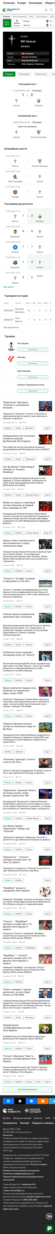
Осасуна (39, 105)
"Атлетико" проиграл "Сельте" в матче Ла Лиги (19, 760)
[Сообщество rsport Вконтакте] (31, 1101)
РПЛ (31, 17)
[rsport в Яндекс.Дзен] (20, 1101)
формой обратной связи (39, 1196)
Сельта (16, 105)
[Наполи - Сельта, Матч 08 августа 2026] (25, 46)
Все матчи (8, 287)
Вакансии (7, 1135)
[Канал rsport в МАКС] (8, 1101)
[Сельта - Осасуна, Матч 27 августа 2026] (28, 46)
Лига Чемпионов (20, 17)
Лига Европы (41, 17)
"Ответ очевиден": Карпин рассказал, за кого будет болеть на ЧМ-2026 (17, 992)
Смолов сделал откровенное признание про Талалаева (19, 615)
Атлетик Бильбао (39, 137)
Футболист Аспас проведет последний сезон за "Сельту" (19, 653)
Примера (39, 64)
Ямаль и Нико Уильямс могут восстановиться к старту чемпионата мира (19, 543)
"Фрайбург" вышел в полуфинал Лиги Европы (16, 889)
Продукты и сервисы (43, 1123)
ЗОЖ (47, 1118)
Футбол (24, 36)
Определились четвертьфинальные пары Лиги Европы (17, 1028)
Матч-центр (7, 23)
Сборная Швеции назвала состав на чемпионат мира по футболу (19, 726)
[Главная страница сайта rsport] (17, 10)
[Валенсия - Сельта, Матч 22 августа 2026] (27, 46)
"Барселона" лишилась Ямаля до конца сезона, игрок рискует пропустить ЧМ (19, 793)
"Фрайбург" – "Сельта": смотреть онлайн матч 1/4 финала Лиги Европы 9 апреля (17, 959)
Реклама (24, 1123)
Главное (6, 17)
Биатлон (38, 1118)
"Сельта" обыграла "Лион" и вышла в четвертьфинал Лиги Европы (19, 1059)
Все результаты (11, 327)
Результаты (40, 74)
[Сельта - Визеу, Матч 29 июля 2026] (21, 46)
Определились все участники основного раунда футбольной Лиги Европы (19, 438)
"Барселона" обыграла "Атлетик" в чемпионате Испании (16, 405)
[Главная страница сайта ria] (3, 10)
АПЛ (52, 17)
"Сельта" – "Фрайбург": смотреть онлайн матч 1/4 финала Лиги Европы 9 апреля (17, 925)
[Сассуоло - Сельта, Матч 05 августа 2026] (23, 46)
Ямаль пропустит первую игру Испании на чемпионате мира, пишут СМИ (19, 691)
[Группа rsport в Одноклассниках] (42, 1101)
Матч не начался (27, 126)
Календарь (24, 74)
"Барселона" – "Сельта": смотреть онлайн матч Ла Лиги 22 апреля (17, 860)
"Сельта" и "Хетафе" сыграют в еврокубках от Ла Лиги (19, 580)
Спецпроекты (10, 1123)
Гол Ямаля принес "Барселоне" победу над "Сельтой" (16, 829)
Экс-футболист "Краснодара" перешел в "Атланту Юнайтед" (19, 469)
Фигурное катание (22, 1118)
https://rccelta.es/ (30, 60)
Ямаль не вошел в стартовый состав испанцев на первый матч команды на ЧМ (19, 505)
